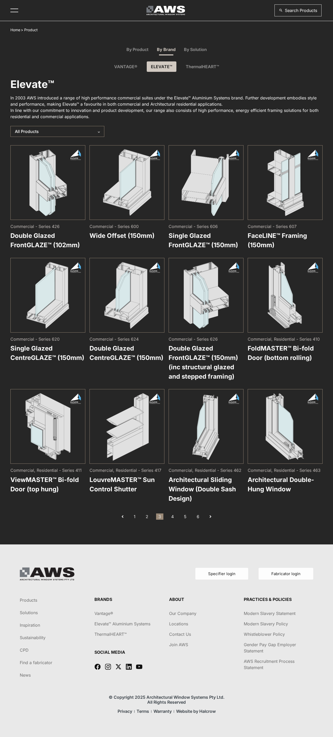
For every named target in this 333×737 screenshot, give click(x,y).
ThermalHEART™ (202, 66)
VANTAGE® (125, 66)
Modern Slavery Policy (266, 623)
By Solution (195, 49)
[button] (298, 10)
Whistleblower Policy (264, 634)
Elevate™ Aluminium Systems (122, 623)
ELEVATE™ (161, 66)
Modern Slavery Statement (270, 613)
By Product (137, 49)
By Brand (166, 49)
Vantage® (103, 613)
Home (15, 30)
